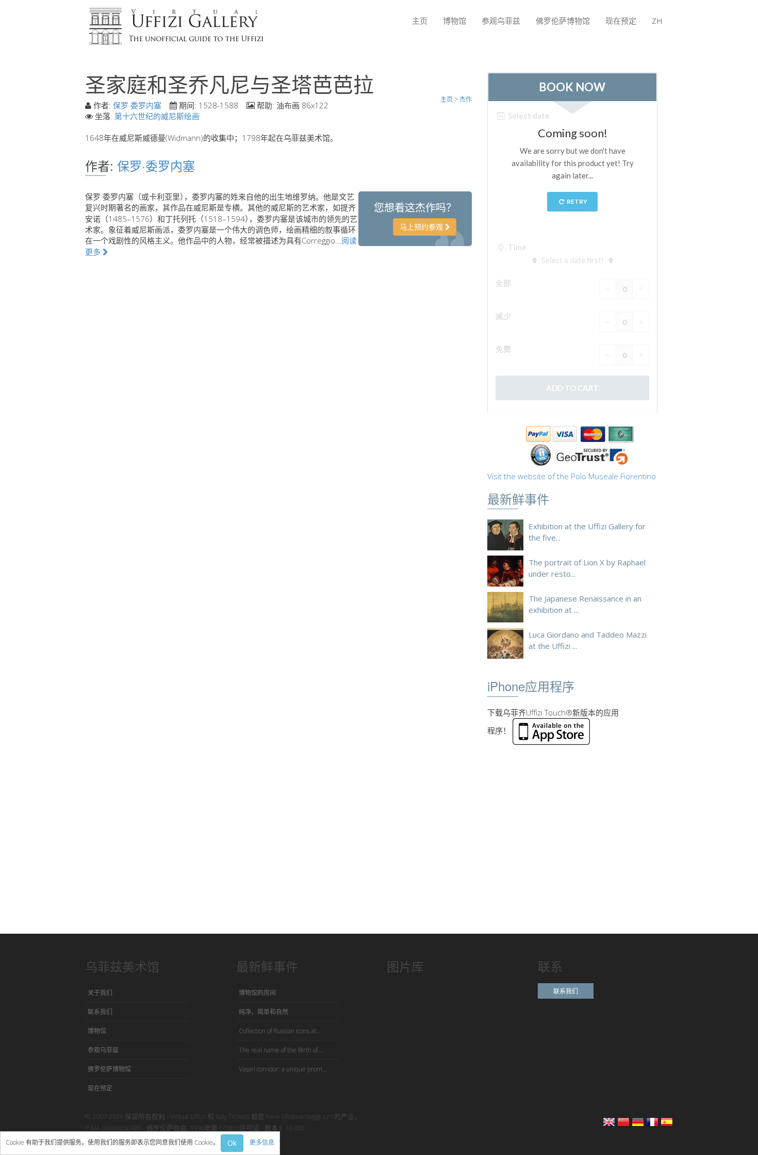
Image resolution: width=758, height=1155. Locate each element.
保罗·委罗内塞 (137, 105)
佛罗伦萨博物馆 (563, 20)
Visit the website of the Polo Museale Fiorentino (571, 476)
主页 (419, 20)
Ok (232, 1143)
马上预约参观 (422, 227)
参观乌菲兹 (501, 20)
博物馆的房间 (257, 992)
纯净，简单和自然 (263, 1011)
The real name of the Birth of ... (281, 1050)
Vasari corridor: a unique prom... (283, 1069)
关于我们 (100, 992)
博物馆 (454, 20)
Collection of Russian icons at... (280, 1031)
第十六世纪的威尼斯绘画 (157, 116)
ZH (657, 20)
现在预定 (620, 20)
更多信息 (262, 1142)
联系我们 (100, 1011)
